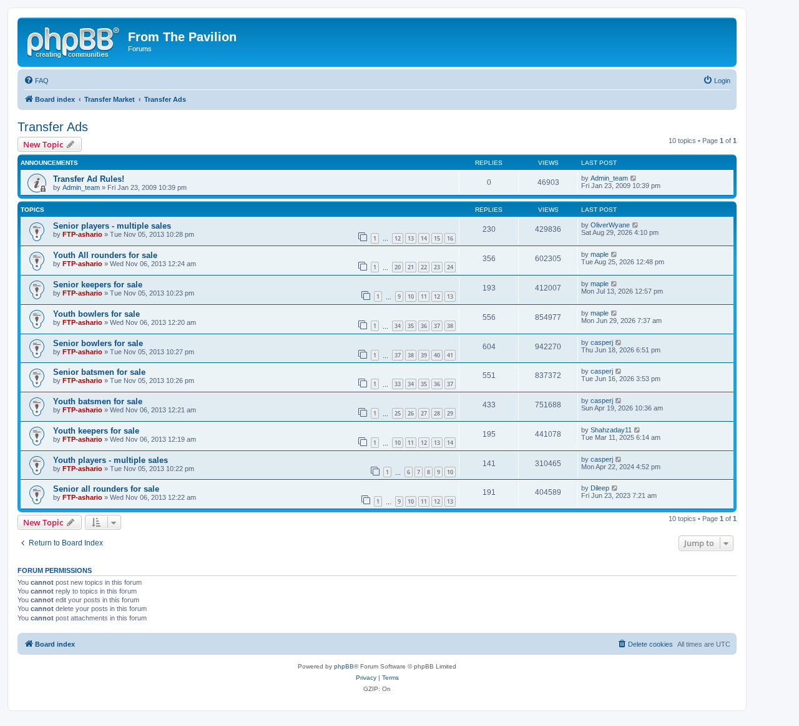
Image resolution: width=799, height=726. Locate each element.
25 (398, 413)
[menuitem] (36, 80)
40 (437, 355)
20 (398, 267)
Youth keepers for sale (96, 430)
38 (450, 326)
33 (398, 384)
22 (424, 267)
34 (398, 326)
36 (424, 326)
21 (411, 267)
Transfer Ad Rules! (88, 179)
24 (450, 267)
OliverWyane (610, 225)
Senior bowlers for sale (98, 343)
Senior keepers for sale (97, 284)
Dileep (600, 488)
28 (437, 413)
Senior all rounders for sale (106, 489)
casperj (602, 342)
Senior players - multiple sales (112, 226)
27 (424, 413)
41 (450, 355)
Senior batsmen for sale (99, 372)
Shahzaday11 (611, 430)
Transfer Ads (52, 127)
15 (437, 238)
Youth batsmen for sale (97, 401)
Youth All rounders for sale (105, 255)
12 (398, 238)
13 (411, 238)
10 (411, 296)
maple (600, 254)
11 (424, 296)
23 (437, 267)
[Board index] (74, 41)
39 (424, 355)
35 (411, 326)
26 (411, 413)
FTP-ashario (82, 234)
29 (450, 413)
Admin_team (81, 187)
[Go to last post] (634, 178)
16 (450, 238)
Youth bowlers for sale (96, 314)
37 (437, 326)
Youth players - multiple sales (110, 460)
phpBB (344, 666)
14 (424, 238)
